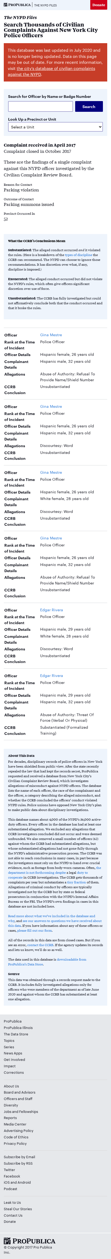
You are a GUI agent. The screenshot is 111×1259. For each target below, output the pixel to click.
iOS (7, 1182)
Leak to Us (12, 1202)
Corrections (14, 1072)
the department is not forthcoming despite (54, 870)
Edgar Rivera (51, 609)
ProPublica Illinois (18, 1027)
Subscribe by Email (19, 1156)
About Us (11, 1085)
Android (24, 1182)
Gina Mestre (51, 334)
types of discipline (78, 254)
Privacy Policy (15, 1143)
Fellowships (28, 1111)
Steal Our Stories (18, 1208)
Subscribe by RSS (18, 1163)
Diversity (11, 1104)
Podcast (10, 1188)
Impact (10, 1065)
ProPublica (13, 1021)
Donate (98, 5)
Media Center (15, 1123)
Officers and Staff (18, 1098)
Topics (9, 1040)
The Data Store (16, 1033)
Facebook (12, 1175)
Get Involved (14, 1059)
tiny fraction (76, 882)
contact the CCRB (40, 944)
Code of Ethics (16, 1136)
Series (9, 1046)
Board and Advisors (19, 1092)
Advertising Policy (18, 1130)
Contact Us (13, 1215)
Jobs (7, 1111)
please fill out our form (34, 930)
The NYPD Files (45, 5)
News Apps (13, 1052)
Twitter (9, 1169)
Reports (10, 1117)
